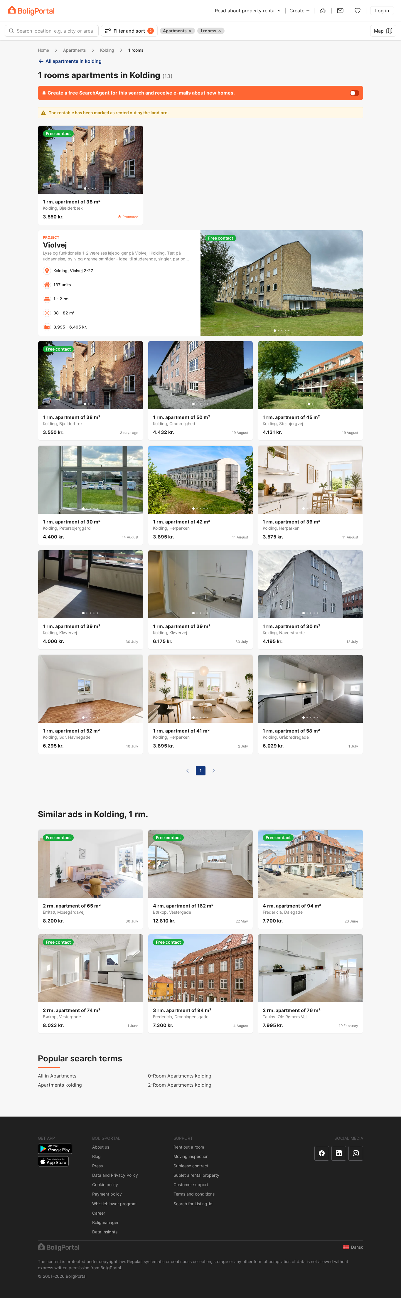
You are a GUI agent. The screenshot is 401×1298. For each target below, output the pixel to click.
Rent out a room (188, 1146)
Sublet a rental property (196, 1175)
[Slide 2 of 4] (88, 188)
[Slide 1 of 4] (85, 188)
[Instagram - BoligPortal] (355, 1153)
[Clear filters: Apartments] (190, 31)
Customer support (190, 1184)
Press (97, 1165)
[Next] (213, 770)
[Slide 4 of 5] (285, 330)
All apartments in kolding (74, 61)
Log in (382, 11)
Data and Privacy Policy (115, 1175)
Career (98, 1213)
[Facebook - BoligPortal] (321, 1153)
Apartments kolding (60, 1085)
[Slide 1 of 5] (275, 330)
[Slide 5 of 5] (289, 330)
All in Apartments (57, 1076)
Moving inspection (190, 1156)
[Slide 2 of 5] (278, 330)
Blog (96, 1156)
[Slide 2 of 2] (312, 404)
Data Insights (104, 1231)
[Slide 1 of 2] (309, 404)
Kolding (107, 50)
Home (43, 50)
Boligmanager (105, 1222)
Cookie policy (105, 1184)
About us (100, 1146)
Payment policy (107, 1193)
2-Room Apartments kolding (179, 1085)
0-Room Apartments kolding (179, 1076)
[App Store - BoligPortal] (53, 1161)
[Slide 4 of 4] (95, 188)
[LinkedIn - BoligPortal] (338, 1153)
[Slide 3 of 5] (282, 330)
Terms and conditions (194, 1193)
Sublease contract (190, 1165)
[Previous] (187, 770)
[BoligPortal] (31, 11)
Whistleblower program (114, 1203)
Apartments (74, 50)
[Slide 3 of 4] (92, 188)
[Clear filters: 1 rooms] (220, 31)
